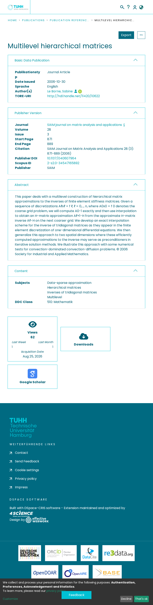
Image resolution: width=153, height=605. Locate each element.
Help (128, 7)
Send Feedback (27, 461)
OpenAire (75, 573)
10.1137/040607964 (61, 158)
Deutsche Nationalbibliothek (29, 553)
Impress (21, 487)
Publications (33, 20)
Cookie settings (27, 470)
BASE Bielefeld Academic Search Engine (107, 573)
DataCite (89, 553)
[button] (141, 7)
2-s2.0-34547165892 (63, 163)
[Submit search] (122, 6)
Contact (21, 452)
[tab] (76, 60)
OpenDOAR (44, 573)
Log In (135, 7)
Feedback (76, 595)
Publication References (70, 20)
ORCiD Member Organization (61, 553)
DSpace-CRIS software (42, 508)
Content (21, 271)
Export (126, 35)
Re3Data (118, 553)
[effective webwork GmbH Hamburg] (37, 519)
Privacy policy (26, 478)
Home (12, 20)
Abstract (22, 185)
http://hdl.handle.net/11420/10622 (73, 96)
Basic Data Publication (32, 60)
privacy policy (56, 591)
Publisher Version (28, 113)
